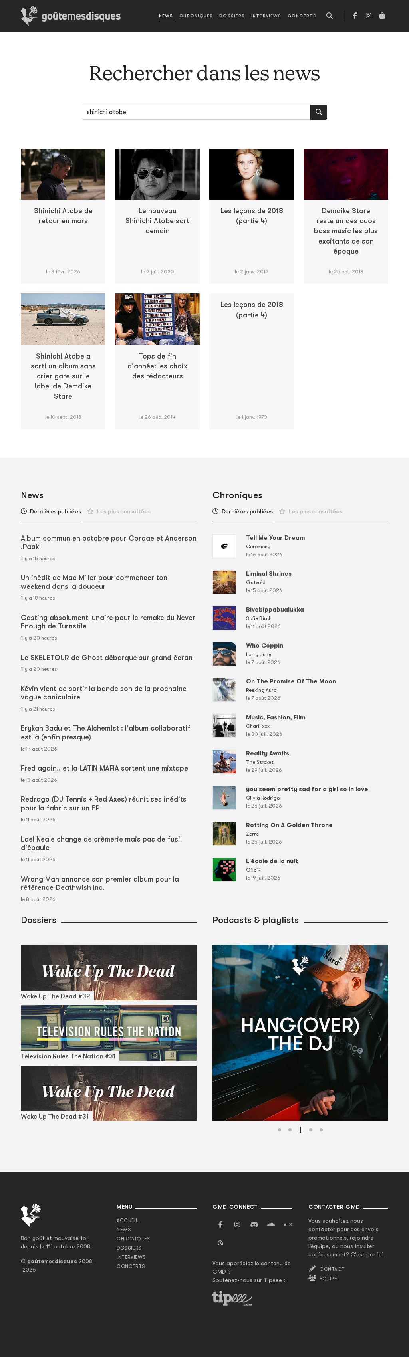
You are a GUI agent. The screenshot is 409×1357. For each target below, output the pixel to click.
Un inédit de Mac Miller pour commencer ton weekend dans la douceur (94, 582)
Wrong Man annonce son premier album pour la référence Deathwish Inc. (100, 883)
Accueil (127, 1220)
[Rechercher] (318, 112)
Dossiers (232, 15)
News (166, 15)
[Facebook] (355, 16)
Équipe (328, 1279)
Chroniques (196, 15)
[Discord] (254, 1225)
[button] (279, 1129)
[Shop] (382, 16)
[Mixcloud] (288, 1225)
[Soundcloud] (271, 1225)
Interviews (266, 15)
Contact (332, 1269)
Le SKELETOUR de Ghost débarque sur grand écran (107, 658)
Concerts (302, 15)
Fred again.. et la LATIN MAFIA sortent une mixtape (104, 768)
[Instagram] (369, 16)
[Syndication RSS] (220, 1243)
